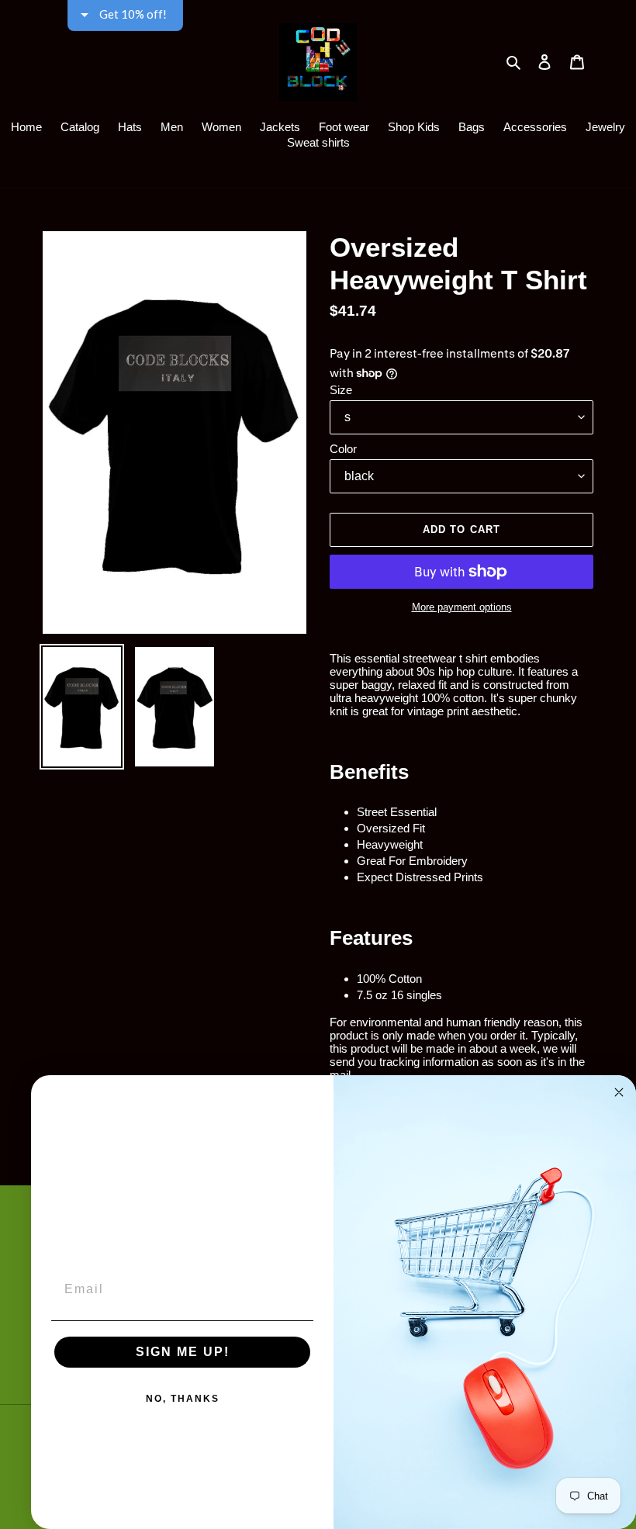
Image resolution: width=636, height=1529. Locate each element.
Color (343, 448)
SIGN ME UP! (183, 1351)
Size (341, 389)
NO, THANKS (182, 1398)
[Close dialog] (619, 1092)
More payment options (462, 607)
